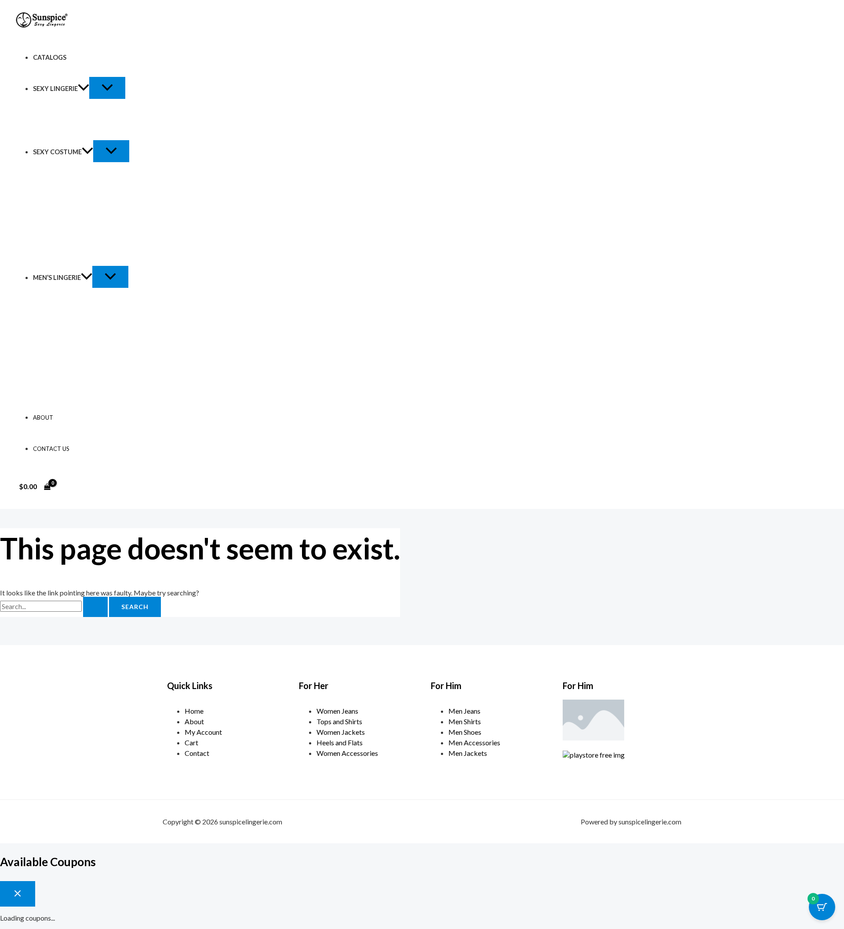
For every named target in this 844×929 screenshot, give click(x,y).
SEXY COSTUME (57, 152)
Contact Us (51, 448)
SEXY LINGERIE (55, 88)
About (43, 417)
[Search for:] (54, 606)
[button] (83, 88)
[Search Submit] (95, 607)
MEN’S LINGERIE (57, 277)
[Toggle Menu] (107, 88)
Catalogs (49, 57)
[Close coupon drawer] (17, 894)
